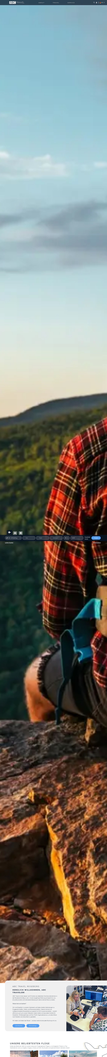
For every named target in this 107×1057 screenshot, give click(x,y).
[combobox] (56, 538)
